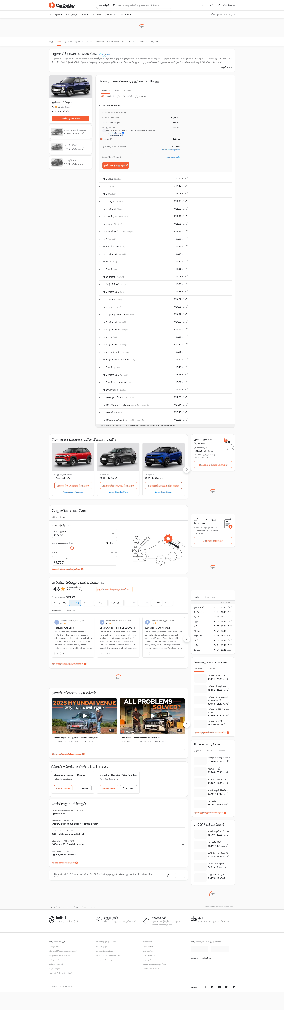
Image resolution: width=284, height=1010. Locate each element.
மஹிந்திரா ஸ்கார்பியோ (217, 779)
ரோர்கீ (196, 617)
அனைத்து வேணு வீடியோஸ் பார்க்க (66, 754)
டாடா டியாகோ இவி (216, 863)
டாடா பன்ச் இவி (214, 842)
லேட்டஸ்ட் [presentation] (210, 751)
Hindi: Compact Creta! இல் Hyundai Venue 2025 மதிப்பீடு (76, 737)
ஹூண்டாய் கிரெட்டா (216, 675)
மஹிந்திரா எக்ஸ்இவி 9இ (218, 853)
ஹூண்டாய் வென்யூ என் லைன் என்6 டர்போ (218, 698)
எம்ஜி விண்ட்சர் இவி (216, 874)
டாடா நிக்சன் (149, 475)
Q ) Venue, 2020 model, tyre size (68, 844)
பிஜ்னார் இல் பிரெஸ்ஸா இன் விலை (73, 485)
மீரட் (195, 626)
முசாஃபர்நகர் (199, 607)
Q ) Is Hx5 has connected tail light (68, 834)
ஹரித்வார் (198, 635)
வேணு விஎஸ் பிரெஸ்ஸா (73, 492)
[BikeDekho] (200, 963)
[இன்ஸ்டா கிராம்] (226, 987)
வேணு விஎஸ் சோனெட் (118, 492)
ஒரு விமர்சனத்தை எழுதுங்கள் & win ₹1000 (114, 589)
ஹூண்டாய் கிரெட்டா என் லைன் (218, 710)
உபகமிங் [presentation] (212, 668)
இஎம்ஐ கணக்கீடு (173, 157)
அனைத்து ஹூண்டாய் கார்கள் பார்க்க (210, 732)
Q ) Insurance (58, 813)
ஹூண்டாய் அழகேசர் (217, 686)
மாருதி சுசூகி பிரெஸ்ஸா (63, 475)
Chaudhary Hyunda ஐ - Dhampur (70, 775)
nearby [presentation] (196, 597)
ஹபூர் (196, 640)
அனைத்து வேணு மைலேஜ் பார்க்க (66, 569)
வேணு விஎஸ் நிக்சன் (163, 492)
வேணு (51, 41)
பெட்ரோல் (127, 90)
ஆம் (168, 875)
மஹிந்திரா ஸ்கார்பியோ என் (219, 757)
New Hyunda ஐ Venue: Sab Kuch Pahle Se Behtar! (141, 737)
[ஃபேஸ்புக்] (205, 987)
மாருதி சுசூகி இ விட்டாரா (218, 831)
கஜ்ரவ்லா (197, 621)
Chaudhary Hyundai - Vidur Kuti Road (118, 775)
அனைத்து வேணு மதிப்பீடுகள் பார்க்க (67, 663)
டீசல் (117, 90)
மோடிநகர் (197, 650)
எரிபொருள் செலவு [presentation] (58, 517)
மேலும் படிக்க (226, 67)
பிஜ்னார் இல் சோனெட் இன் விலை (118, 485)
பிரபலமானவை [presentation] (210, 597)
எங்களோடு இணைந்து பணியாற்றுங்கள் (63, 951)
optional (106, 139)
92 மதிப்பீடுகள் (64, 107)
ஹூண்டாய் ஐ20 (215, 721)
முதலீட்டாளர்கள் (54, 969)
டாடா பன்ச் (212, 801)
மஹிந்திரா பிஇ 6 (215, 768)
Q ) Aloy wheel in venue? (64, 854)
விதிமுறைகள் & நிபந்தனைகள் (60, 955)
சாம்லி (196, 645)
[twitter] (212, 987)
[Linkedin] (234, 987)
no (180, 875)
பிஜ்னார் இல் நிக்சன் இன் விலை (163, 485)
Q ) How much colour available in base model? (75, 823)
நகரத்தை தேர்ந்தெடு (223, 14)
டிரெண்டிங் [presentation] (197, 751)
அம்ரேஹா (198, 631)
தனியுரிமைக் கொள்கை (57, 960)
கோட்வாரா (198, 612)
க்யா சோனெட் (105, 475)
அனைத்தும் (105, 90)
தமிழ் (201, 5)
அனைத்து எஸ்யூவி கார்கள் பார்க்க (208, 812)
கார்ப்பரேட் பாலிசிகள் (56, 964)
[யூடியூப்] (219, 987)
